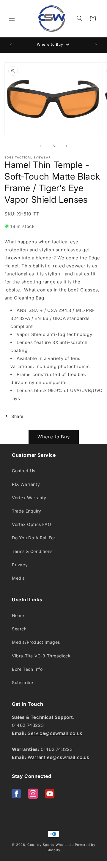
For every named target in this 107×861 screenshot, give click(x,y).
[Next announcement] (96, 44)
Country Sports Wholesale (50, 845)
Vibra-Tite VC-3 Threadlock (41, 655)
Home (18, 615)
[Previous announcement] (11, 44)
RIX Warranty (26, 484)
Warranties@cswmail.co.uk (58, 757)
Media (18, 578)
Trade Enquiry (26, 510)
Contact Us (23, 470)
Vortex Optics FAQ (31, 524)
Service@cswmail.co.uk (55, 733)
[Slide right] (66, 146)
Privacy (20, 564)
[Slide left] (40, 146)
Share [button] (17, 416)
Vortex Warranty (29, 497)
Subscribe (22, 682)
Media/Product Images (36, 642)
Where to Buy (53, 437)
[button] (11, 18)
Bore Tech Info (27, 669)
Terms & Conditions (32, 551)
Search (19, 628)
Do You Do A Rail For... (35, 537)
